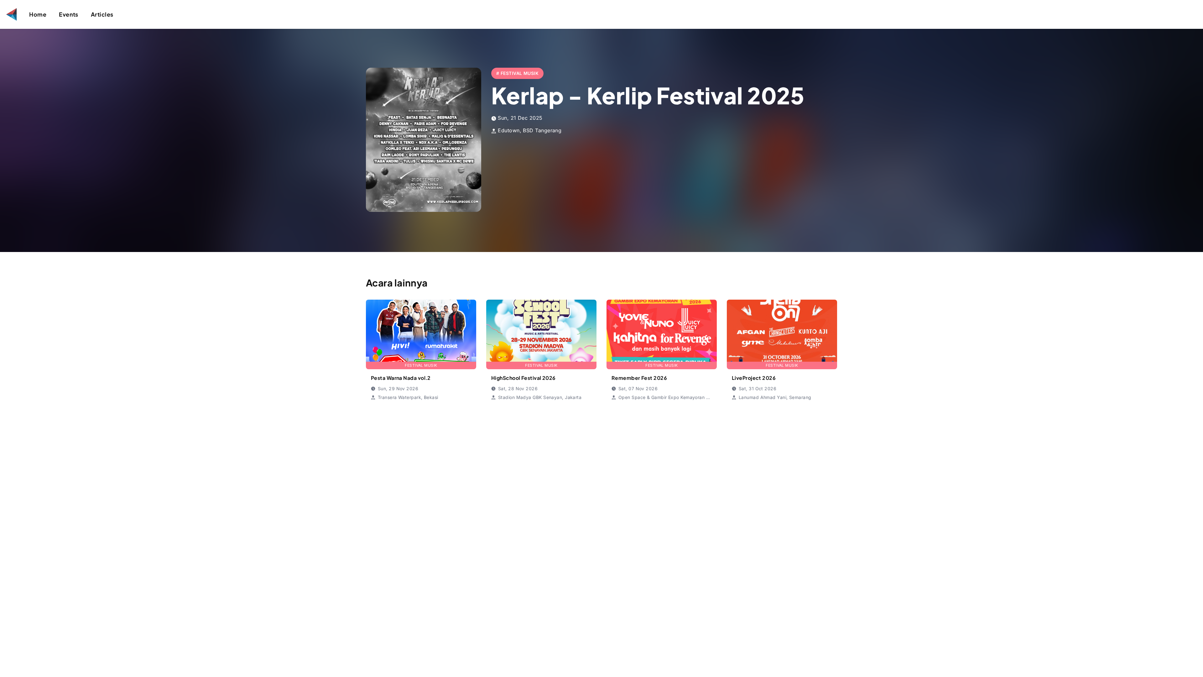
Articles (102, 14)
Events (68, 14)
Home (37, 14)
